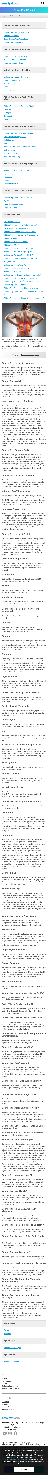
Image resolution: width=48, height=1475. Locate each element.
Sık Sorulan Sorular (12, 222)
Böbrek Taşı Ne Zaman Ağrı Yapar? (18, 252)
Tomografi (8, 116)
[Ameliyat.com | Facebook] (15, 1434)
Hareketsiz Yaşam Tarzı (13, 63)
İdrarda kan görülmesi (12, 90)
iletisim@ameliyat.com (11, 1427)
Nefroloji (7, 1334)
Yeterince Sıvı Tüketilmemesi (15, 60)
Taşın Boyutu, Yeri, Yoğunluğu (16, 39)
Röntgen (7, 113)
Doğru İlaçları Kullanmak (14, 204)
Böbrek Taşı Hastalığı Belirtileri (16, 77)
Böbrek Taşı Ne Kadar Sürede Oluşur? (19, 248)
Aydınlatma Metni (8, 1409)
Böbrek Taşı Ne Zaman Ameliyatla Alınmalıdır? (22, 275)
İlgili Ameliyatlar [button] (10, 1341)
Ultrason (7, 109)
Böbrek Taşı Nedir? (11, 36)
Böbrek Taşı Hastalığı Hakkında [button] (17, 25)
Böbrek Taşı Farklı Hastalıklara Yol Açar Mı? (21, 288)
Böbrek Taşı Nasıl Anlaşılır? (15, 285)
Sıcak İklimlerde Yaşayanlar (15, 137)
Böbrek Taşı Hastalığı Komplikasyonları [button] (20, 164)
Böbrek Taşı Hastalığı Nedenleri (16, 56)
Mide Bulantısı (9, 83)
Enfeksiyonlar (9, 150)
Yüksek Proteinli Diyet (13, 157)
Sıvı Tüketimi (9, 201)
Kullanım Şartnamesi (10, 1386)
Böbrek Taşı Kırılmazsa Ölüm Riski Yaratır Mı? (22, 281)
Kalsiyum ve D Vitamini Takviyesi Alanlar (20, 147)
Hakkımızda (6, 1381)
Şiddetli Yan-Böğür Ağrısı (14, 80)
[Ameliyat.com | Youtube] (5, 1434)
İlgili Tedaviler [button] (9, 1355)
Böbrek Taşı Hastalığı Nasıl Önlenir (18, 198)
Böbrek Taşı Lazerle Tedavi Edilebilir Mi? (20, 232)
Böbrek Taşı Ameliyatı (12, 1348)
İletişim (4, 1383)
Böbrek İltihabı (9, 180)
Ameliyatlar (6, 1404)
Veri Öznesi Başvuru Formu (12, 1389)
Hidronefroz (8, 177)
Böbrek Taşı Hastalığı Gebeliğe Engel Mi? (20, 278)
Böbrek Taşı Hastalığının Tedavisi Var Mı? (20, 225)
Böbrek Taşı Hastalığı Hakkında (16, 32)
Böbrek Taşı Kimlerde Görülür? (16, 242)
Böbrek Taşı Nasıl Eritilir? (14, 272)
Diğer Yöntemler (10, 119)
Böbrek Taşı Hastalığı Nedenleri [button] (17, 49)
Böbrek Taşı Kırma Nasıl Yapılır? (17, 265)
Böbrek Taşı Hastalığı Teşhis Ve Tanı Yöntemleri (23, 106)
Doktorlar (5, 1402)
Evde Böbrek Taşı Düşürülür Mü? (17, 228)
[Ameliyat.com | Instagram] (10, 1434)
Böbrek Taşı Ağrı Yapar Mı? (14, 245)
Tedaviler (5, 1407)
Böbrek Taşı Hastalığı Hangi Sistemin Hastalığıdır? (24, 298)
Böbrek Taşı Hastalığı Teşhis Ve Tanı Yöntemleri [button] (19, 98)
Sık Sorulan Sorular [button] (12, 215)
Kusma (7, 87)
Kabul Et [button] (24, 1469)
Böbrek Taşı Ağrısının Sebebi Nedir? (18, 255)
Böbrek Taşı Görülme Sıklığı (15, 42)
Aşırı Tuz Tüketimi (11, 153)
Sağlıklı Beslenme (11, 208)
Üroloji (6, 1330)
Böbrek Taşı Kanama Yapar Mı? (16, 268)
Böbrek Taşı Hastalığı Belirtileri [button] (17, 70)
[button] (42, 3)
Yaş (5, 143)
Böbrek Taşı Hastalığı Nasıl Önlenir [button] (18, 191)
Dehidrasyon (9, 140)
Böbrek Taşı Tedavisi (12, 1362)
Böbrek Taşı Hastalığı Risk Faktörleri (18, 133)
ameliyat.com (5, 16)
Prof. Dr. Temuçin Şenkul (30, 355)
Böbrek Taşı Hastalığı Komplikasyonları (19, 171)
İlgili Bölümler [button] (9, 1323)
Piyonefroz (8, 174)
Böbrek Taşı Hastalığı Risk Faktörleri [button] (19, 126)
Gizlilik (4, 1378)
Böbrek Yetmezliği (11, 184)
